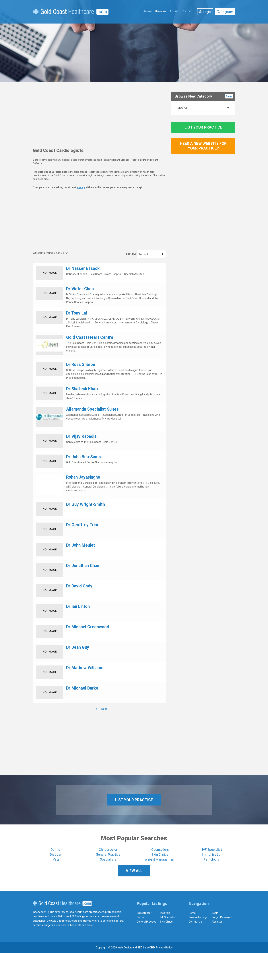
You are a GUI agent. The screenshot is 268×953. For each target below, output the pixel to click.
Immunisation (212, 854)
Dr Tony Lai (76, 313)
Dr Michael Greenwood (87, 626)
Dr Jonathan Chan (82, 565)
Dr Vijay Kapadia (81, 436)
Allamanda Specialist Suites (92, 409)
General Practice (108, 854)
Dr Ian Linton (78, 606)
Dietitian (56, 854)
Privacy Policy (164, 947)
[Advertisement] (99, 117)
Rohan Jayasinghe (83, 477)
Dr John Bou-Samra (84, 456)
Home (147, 11)
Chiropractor (108, 849)
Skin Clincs (166, 921)
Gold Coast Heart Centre (89, 337)
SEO (139, 947)
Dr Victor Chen (80, 288)
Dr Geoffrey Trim (82, 524)
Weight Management (160, 859)
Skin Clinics (160, 854)
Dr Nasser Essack (83, 268)
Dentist (56, 849)
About (173, 11)
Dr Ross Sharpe (80, 364)
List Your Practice (203, 127)
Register (227, 12)
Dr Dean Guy (77, 647)
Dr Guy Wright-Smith (85, 504)
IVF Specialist (212, 849)
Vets (56, 859)
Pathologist (211, 859)
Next (104, 708)
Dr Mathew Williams (84, 667)
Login (207, 12)
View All (134, 871)
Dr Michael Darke (82, 688)
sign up (81, 187)
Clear (229, 96)
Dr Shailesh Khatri (82, 388)
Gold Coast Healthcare (62, 903)
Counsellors (160, 849)
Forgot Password (222, 917)
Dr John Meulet (80, 545)
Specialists (108, 859)
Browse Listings (198, 917)
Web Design (125, 947)
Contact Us (195, 921)
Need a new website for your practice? (203, 145)
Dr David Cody (79, 586)
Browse (160, 11)
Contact (188, 11)
